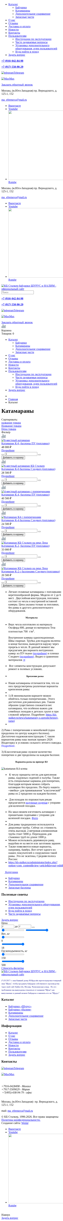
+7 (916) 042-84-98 (12, 60)
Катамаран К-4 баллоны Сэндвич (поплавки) (28, 520)
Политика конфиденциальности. (20, 1119)
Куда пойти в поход (27, 51)
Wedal (24, 1123)
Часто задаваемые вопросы (31, 42)
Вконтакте (14, 105)
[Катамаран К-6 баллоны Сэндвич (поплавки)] (23, 465)
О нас (11, 20)
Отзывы (13, 23)
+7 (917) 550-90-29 (12, 66)
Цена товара (8, 429)
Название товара (11, 425)
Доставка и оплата (19, 26)
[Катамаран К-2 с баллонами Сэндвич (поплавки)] (24, 568)
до (16, 926)
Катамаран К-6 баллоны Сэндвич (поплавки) (28, 469)
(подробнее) (40, 653)
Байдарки (21, 7)
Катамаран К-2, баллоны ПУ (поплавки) (25, 545)
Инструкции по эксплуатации (33, 39)
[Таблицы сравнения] (3, 437)
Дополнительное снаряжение (32, 13)
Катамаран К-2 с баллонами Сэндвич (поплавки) (30, 571)
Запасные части (24, 16)
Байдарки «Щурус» (19, 1006)
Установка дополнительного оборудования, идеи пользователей (36, 47)
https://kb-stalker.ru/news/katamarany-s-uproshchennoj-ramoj (33, 717)
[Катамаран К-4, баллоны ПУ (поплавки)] (25, 491)
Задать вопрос (16, 54)
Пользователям (17, 35)
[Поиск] (33, 927)
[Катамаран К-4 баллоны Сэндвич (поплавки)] (21, 517)
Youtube (13, 108)
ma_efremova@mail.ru (14, 99)
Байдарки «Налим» (19, 1009)
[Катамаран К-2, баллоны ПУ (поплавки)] (24, 542)
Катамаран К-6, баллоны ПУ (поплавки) (25, 443)
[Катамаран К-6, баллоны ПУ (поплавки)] (15, 440)
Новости (13, 29)
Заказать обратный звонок (17, 84)
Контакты (14, 32)
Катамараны (22, 10)
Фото (35, 818)
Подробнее (8, 450)
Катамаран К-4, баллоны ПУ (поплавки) (25, 494)
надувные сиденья (36, 802)
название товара (11, 422)
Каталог (13, 4)
